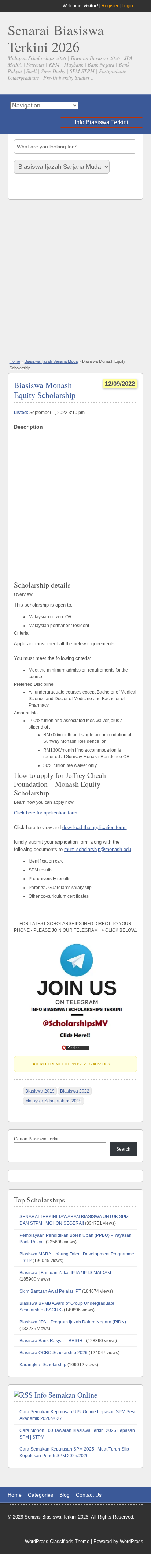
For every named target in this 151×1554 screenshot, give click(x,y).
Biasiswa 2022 (74, 1091)
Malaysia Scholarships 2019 (53, 1100)
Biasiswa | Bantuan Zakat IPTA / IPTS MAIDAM (65, 1272)
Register (110, 5)
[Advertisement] (75, 278)
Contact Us (89, 1495)
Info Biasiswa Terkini (101, 122)
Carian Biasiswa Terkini (37, 1138)
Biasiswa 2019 (40, 1091)
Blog (64, 1495)
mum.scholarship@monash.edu (97, 849)
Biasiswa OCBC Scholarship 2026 (53, 1352)
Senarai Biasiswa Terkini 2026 (56, 38)
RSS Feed (140, 6)
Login (127, 5)
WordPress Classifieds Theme (57, 1541)
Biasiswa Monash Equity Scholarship (45, 390)
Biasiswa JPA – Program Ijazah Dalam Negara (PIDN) (72, 1322)
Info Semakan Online (65, 1395)
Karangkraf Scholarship (42, 1364)
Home (15, 361)
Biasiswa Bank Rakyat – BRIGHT (52, 1340)
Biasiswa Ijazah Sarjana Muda (51, 361)
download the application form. (94, 827)
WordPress (131, 1541)
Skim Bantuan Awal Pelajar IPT (50, 1291)
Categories (40, 1495)
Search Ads (28, 187)
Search (123, 1149)
